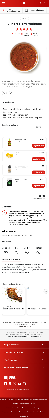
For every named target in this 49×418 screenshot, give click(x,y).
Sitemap (3, 399)
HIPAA (33, 404)
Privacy (10, 399)
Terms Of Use (24, 404)
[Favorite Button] (4, 93)
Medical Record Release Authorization (19, 408)
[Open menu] (3, 3)
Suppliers (22, 412)
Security (15, 404)
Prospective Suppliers (9, 412)
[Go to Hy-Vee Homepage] (24, 3)
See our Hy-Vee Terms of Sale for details (24, 336)
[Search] (40, 3)
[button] (17, 29)
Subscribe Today (24, 327)
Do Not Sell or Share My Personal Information (31, 399)
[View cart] (45, 3)
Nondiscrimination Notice (36, 412)
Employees (37, 408)
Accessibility (24, 416)
